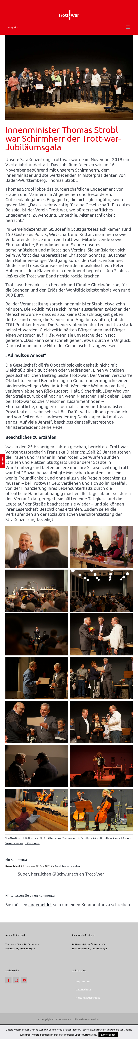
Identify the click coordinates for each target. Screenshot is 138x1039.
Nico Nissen (16, 837)
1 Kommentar (32, 843)
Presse (126, 837)
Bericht (84, 837)
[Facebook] (8, 980)
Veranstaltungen (14, 843)
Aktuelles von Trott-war (59, 837)
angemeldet (40, 904)
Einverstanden (108, 1034)
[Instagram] (16, 980)
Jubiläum (94, 837)
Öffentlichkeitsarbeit (111, 837)
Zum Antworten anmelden (67, 865)
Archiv (76, 837)
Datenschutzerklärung (85, 1034)
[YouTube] (24, 980)
